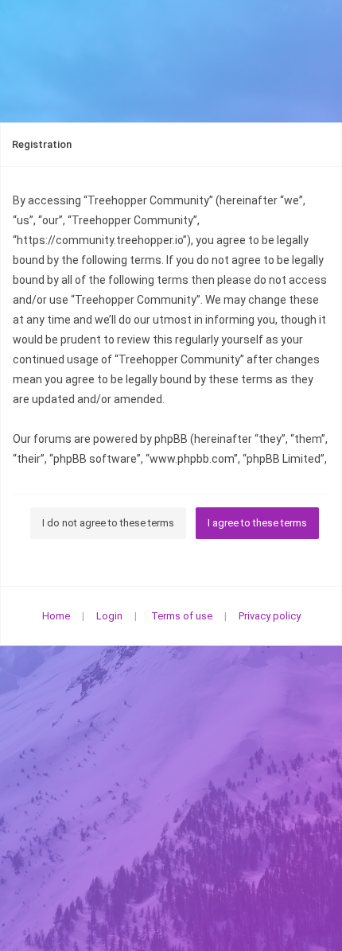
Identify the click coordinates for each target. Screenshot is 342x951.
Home (56, 616)
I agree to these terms (257, 523)
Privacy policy (270, 616)
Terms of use (181, 616)
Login (109, 616)
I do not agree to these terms (108, 523)
